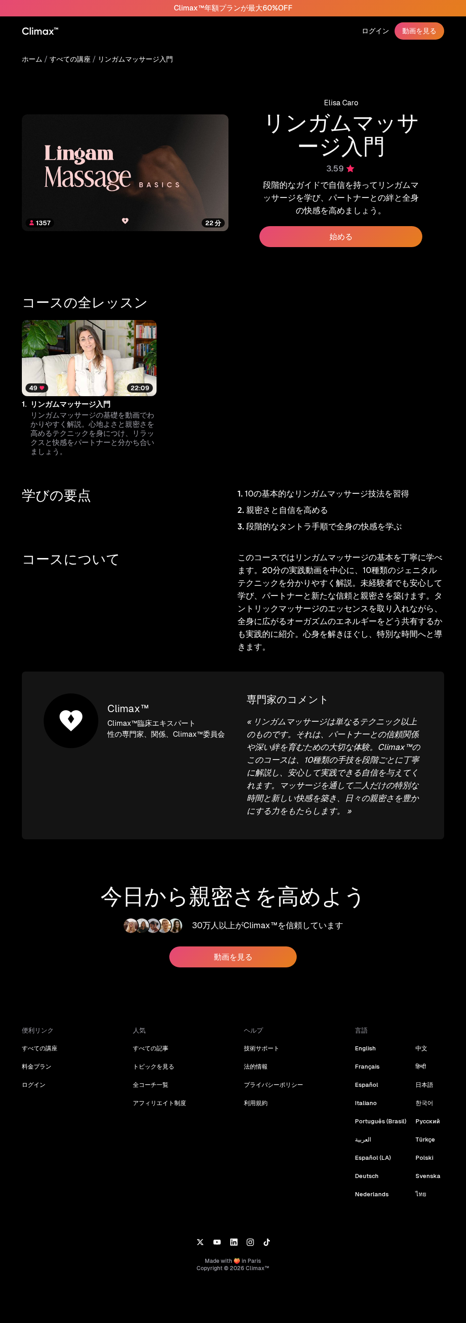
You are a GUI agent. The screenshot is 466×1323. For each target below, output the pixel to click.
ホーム (32, 59)
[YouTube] (217, 1241)
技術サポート (261, 1048)
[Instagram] (250, 1241)
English (365, 1048)
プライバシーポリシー (273, 1084)
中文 (421, 1048)
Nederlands (372, 1194)
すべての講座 (70, 59)
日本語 (424, 1084)
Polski (424, 1157)
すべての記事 (150, 1048)
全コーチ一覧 (150, 1084)
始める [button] (341, 236)
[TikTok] (266, 1241)
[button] (89, 388)
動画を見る (419, 31)
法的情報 (256, 1066)
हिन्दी (420, 1066)
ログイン (375, 31)
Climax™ (128, 708)
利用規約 (256, 1103)
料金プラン (36, 1066)
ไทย (420, 1194)
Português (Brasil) (380, 1121)
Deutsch (367, 1176)
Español (366, 1084)
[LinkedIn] (234, 1241)
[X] (200, 1241)
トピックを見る (153, 1066)
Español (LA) (373, 1157)
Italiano (366, 1103)
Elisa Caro (341, 102)
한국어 (424, 1103)
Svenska (428, 1176)
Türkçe (425, 1139)
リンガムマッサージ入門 (135, 59)
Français (367, 1066)
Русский (427, 1121)
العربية (363, 1139)
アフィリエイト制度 (159, 1103)
